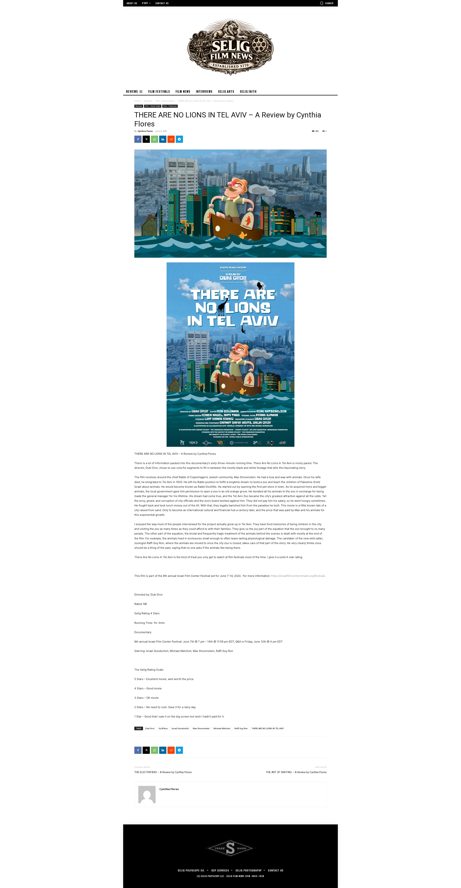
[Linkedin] (162, 139)
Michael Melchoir (222, 728)
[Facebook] (138, 139)
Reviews (148, 100)
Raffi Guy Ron (241, 728)
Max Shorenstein (201, 728)
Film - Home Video (165, 100)
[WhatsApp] (154, 139)
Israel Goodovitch (180, 728)
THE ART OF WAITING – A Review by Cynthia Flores (296, 772)
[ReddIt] (171, 139)
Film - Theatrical (170, 106)
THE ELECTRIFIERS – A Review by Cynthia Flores (163, 772)
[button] (327, 3)
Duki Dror (150, 728)
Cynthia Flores (145, 131)
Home (137, 100)
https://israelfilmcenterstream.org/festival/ (298, 576)
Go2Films (163, 728)
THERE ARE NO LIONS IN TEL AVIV (268, 728)
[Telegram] (179, 139)
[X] (146, 139)
